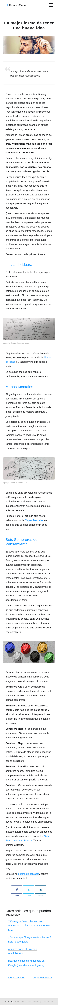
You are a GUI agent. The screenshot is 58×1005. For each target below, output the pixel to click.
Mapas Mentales (34, 520)
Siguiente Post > (42, 977)
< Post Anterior (16, 977)
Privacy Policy (35, 1002)
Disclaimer (48, 1002)
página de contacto (28, 873)
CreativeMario (17, 5)
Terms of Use (20, 1002)
